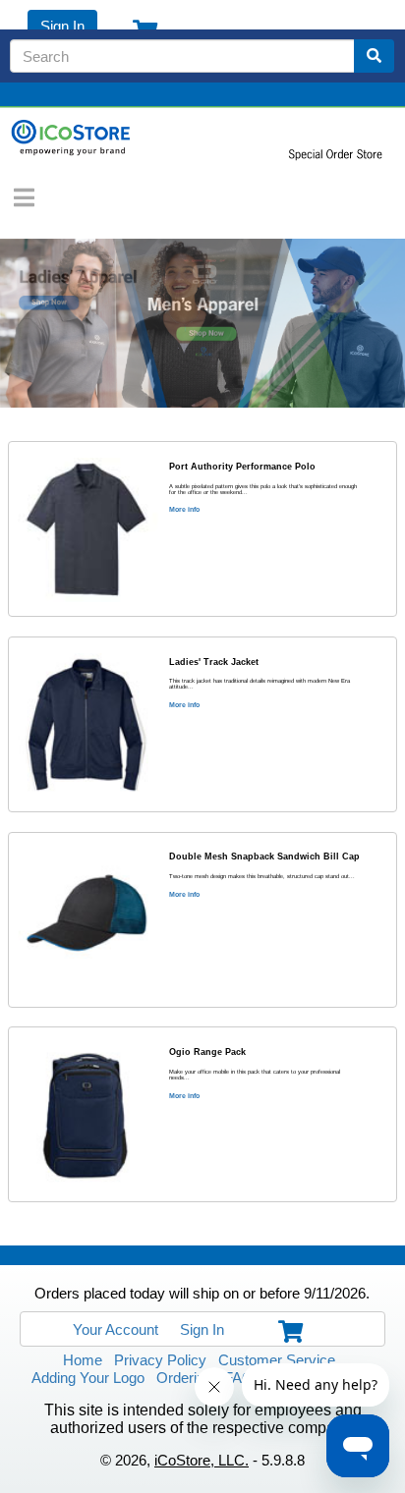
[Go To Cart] (286, 1329)
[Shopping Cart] (140, 26)
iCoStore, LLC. (201, 1460)
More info (184, 509)
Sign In (62, 26)
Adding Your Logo (88, 1377)
